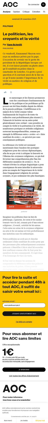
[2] (31, 162)
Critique (26, 12)
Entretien (36, 12)
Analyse (6, 12)
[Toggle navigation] (43, 4)
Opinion (16, 12)
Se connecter (33, 4)
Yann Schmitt (14, 44)
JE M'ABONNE (24, 370)
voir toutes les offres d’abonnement (24, 376)
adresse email (8, 301)
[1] (41, 117)
